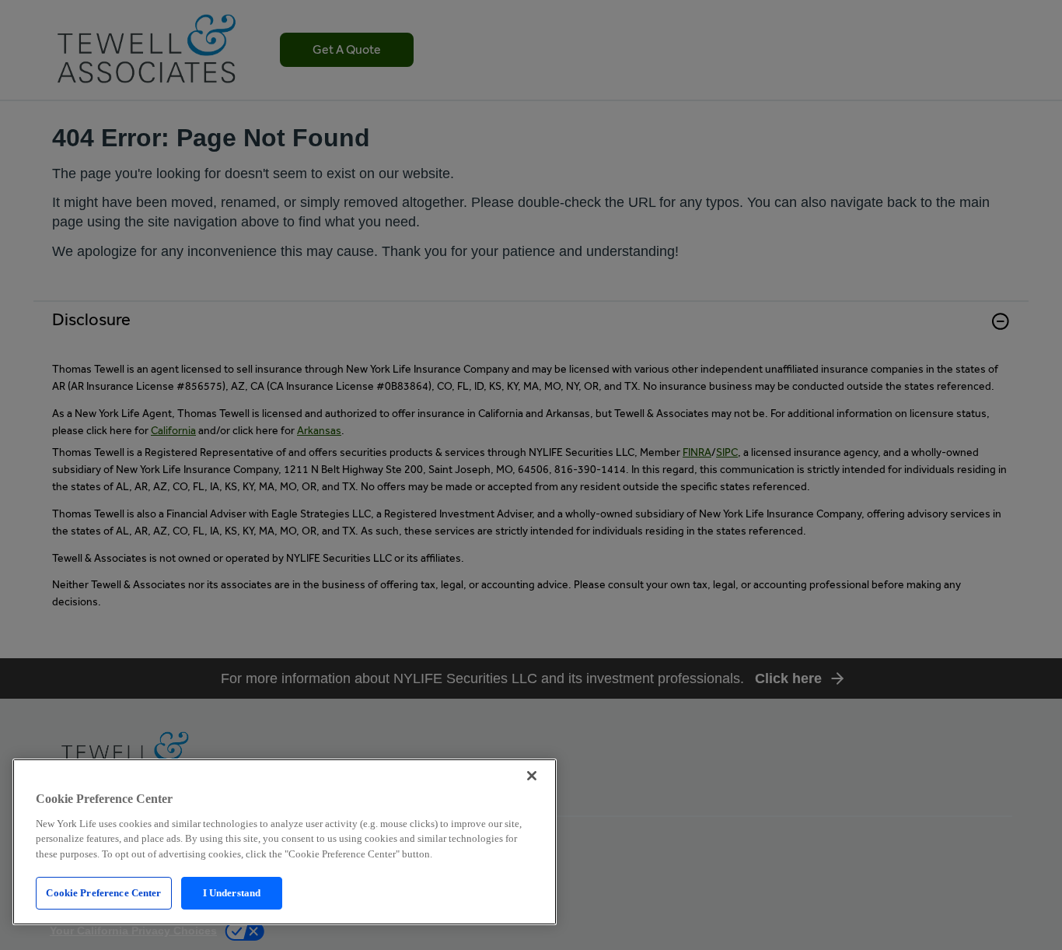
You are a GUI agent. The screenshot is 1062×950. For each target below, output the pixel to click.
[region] (284, 842)
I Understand (232, 893)
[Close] (532, 776)
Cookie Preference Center (103, 893)
